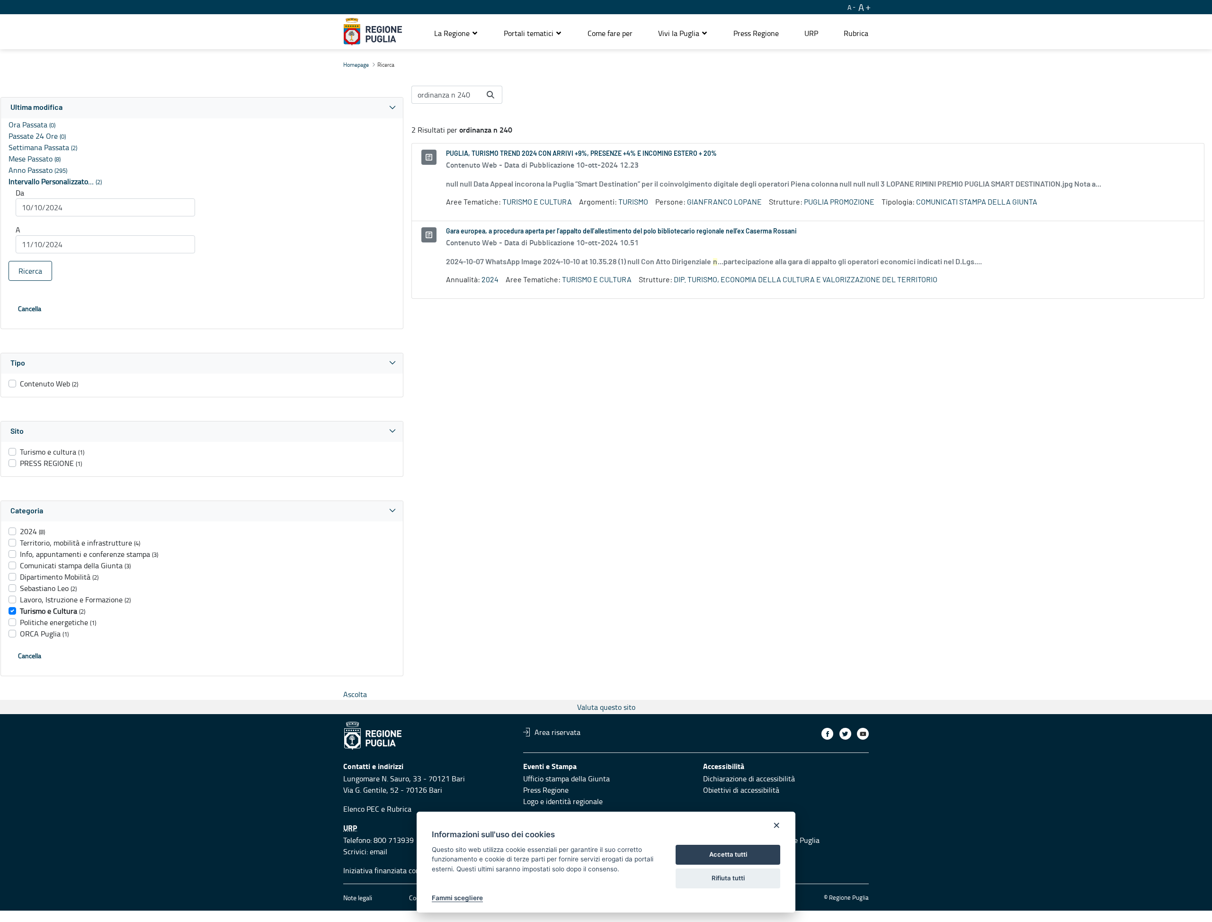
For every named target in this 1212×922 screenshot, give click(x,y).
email (378, 851)
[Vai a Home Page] (373, 31)
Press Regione (546, 790)
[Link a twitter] (845, 734)
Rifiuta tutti (728, 878)
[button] (456, 33)
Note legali (357, 897)
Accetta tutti (728, 854)
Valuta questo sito (606, 707)
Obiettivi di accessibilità (741, 790)
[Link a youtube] (863, 734)
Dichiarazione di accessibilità (749, 778)
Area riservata (557, 732)
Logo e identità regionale (563, 801)
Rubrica (399, 809)
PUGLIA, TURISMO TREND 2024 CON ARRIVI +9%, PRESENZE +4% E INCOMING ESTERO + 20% (581, 154)
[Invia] (490, 94)
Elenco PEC (361, 809)
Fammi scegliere (457, 898)
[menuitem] (610, 33)
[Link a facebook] (827, 734)
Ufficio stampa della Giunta (566, 778)
